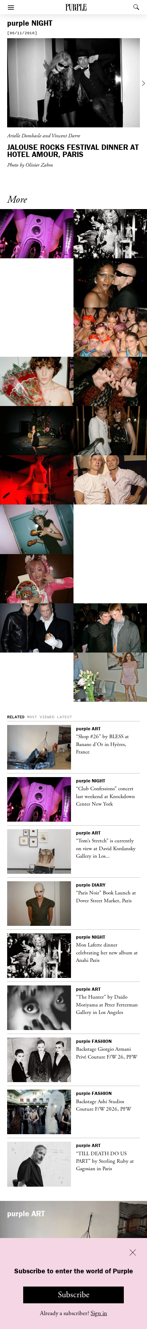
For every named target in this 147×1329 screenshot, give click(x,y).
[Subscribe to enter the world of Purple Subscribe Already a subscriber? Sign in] (73, 84)
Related (16, 717)
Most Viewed (41, 717)
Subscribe (74, 1294)
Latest (64, 717)
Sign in (99, 1313)
